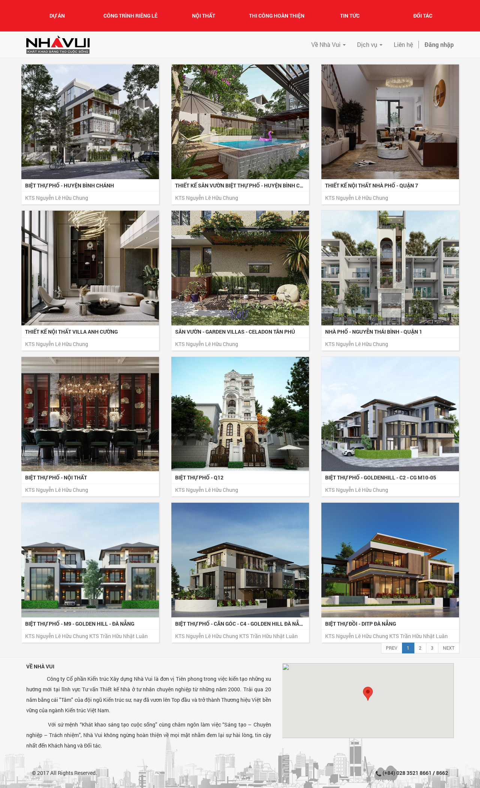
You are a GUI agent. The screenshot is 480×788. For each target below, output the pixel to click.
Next (448, 648)
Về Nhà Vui (40, 666)
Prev (392, 648)
